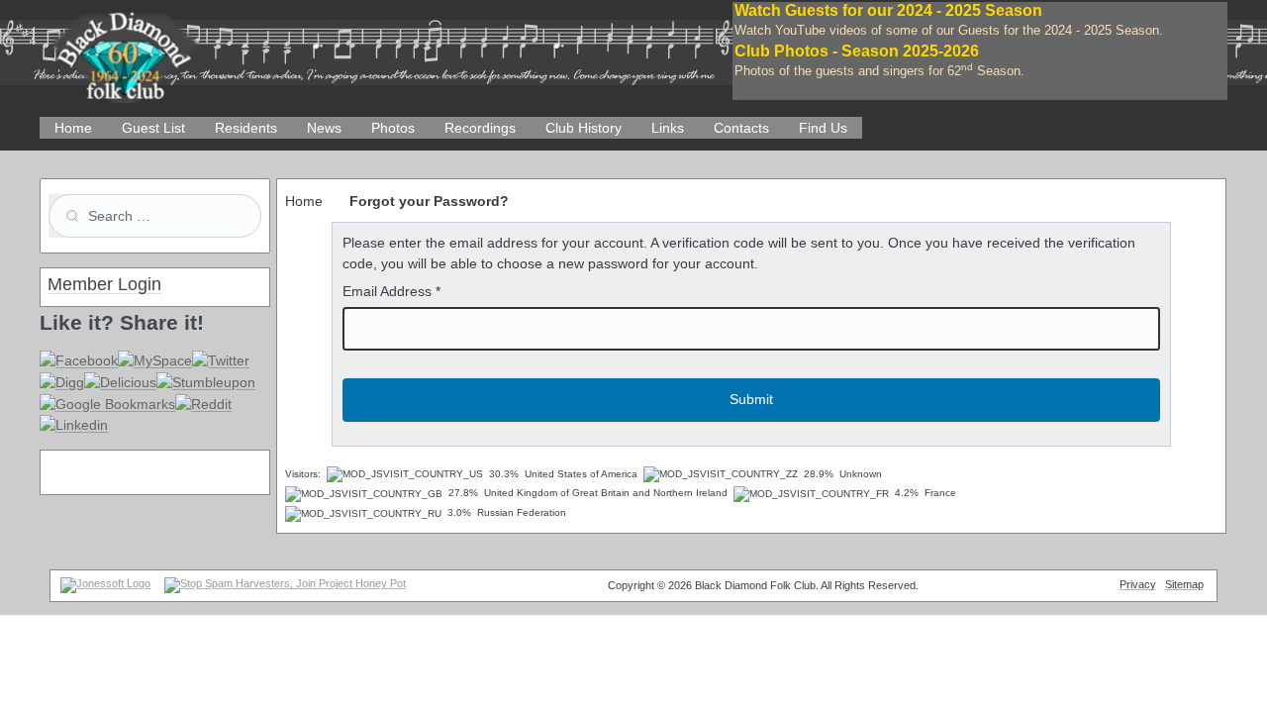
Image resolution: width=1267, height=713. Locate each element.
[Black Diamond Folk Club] (124, 49)
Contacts (741, 128)
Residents (246, 128)
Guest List (153, 128)
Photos (393, 128)
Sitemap (1184, 584)
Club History (583, 128)
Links (667, 128)
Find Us (823, 128)
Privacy (1138, 584)
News (324, 128)
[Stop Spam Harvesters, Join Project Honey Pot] (285, 583)
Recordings (480, 128)
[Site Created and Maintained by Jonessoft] (105, 583)
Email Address (391, 291)
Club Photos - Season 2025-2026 (856, 51)
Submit (751, 399)
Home (73, 128)
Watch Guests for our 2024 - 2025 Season (888, 10)
